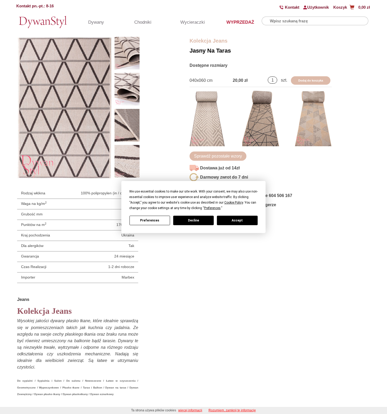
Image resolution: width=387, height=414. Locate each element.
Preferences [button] (212, 208)
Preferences (149, 220)
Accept (237, 220)
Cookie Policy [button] (233, 202)
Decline (193, 220)
